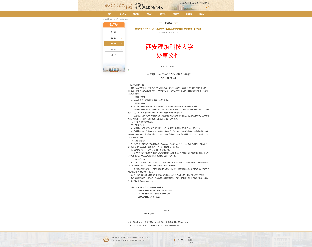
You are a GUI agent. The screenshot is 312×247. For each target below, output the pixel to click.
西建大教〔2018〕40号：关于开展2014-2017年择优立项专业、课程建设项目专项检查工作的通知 (160, 222)
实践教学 (176, 14)
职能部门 (190, 240)
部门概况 (123, 14)
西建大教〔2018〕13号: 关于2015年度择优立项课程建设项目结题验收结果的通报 (156, 225)
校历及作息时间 (204, 3)
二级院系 (190, 242)
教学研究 (163, 14)
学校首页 (190, 237)
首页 (109, 14)
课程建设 (121, 19)
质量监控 (189, 14)
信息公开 (202, 14)
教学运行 (149, 14)
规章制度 (136, 14)
